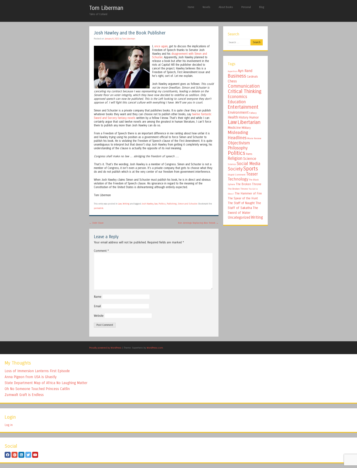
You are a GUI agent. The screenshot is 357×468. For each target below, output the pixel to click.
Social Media (248, 163)
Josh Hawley (147, 203)
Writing (126, 203)
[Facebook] (8, 455)
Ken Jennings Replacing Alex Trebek (198, 222)
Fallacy (253, 112)
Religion (235, 158)
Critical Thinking (244, 91)
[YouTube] (35, 455)
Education (237, 101)
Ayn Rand (245, 71)
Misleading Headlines (238, 135)
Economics (237, 96)
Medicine (234, 128)
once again (161, 46)
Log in (9, 425)
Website (99, 315)
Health (233, 117)
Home (191, 7)
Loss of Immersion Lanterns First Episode (37, 371)
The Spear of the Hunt (243, 198)
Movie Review (254, 138)
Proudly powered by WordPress (105, 347)
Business (237, 76)
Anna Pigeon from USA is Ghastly (31, 377)
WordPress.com (155, 347)
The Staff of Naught (241, 203)
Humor (254, 117)
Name (97, 296)
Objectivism (239, 143)
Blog (261, 7)
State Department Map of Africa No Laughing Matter (46, 383)
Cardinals (252, 76)
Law (120, 203)
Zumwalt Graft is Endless (24, 395)
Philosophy (238, 148)
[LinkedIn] (21, 455)
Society (235, 169)
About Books (226, 7)
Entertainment (243, 107)
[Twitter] (28, 455)
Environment (238, 112)
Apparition (232, 71)
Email (97, 306)
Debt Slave (96, 222)
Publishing (172, 203)
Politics (162, 203)
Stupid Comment (236, 174)
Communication (244, 86)
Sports (250, 169)
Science (249, 158)
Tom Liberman (106, 8)
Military (246, 128)
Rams (249, 154)
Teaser (252, 174)
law (155, 203)
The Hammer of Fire (248, 193)
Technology (238, 179)
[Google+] (14, 455)
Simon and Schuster (187, 203)
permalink (98, 208)
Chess (232, 81)
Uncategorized (239, 217)
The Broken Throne (248, 184)
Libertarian (249, 122)
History (243, 117)
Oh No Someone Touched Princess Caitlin (37, 389)
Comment (101, 251)
